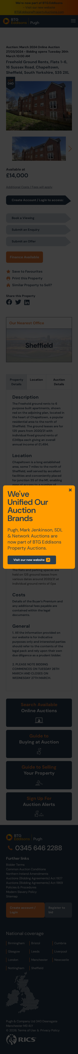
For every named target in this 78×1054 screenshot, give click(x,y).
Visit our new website (28, 560)
